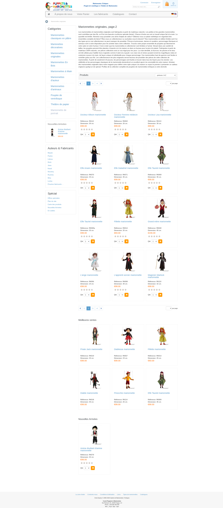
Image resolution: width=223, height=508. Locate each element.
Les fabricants (101, 14)
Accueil (46, 21)
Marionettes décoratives (57, 46)
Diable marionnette (89, 393)
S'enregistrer (156, 2)
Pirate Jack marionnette (91, 349)
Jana (49, 165)
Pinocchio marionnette (124, 393)
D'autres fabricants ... (55, 184)
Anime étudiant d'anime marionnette (91, 449)
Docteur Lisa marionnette (159, 115)
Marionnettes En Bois (59, 64)
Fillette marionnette (123, 222)
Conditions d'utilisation (107, 494)
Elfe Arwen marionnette (91, 168)
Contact (133, 14)
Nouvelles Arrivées (54, 207)
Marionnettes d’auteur (57, 79)
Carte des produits (54, 204)
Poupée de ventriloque (56, 97)
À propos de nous (63, 14)
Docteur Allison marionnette (93, 115)
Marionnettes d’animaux (57, 88)
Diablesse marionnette (124, 349)
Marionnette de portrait (58, 112)
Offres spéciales (54, 198)
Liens (119, 494)
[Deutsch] (172, 14)
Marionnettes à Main (61, 71)
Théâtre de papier (60, 104)
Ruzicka (51, 175)
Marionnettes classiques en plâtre (61, 37)
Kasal (50, 168)
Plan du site (52, 201)
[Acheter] (93, 134)
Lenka (50, 181)
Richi (49, 162)
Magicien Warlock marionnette (156, 276)
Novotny (51, 172)
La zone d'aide (80, 494)
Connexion (144, 2)
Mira (49, 178)
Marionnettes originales (57, 55)
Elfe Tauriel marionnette (159, 168)
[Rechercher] (158, 6)
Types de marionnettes (130, 494)
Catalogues (118, 14)
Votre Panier (83, 14)
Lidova (50, 159)
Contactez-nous (92, 494)
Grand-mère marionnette (159, 222)
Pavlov (50, 156)
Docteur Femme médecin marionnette (126, 116)
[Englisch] (175, 14)
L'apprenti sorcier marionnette (128, 275)
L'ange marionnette (89, 275)
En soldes (51, 211)
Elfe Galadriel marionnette (126, 168)
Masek (50, 153)
